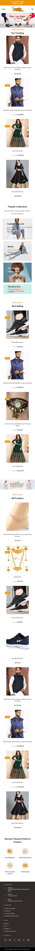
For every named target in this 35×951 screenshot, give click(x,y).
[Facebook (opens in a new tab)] (15, 3)
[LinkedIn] (19, 940)
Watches (17, 422)
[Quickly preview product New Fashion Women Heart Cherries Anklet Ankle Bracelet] (32, 505)
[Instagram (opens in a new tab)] (20, 3)
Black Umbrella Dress (18, 191)
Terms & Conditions (10, 913)
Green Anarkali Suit (17, 151)
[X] (5, 940)
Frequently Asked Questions (12, 916)
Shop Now (10, 231)
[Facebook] (10, 940)
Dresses (15, 149)
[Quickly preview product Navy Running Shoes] (32, 629)
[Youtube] (28, 940)
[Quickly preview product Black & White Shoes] (32, 313)
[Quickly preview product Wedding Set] (32, 548)
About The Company (10, 908)
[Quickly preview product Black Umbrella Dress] (32, 163)
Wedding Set (17, 577)
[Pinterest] (24, 940)
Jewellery (17, 533)
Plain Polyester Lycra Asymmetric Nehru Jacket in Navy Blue (17, 68)
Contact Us (7, 911)
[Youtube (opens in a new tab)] (22, 3)
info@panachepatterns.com (15, 901)
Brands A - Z (8, 928)
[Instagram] (14, 940)
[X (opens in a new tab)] (13, 3)
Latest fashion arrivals (10, 931)
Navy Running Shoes (17, 658)
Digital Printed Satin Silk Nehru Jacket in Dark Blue (17, 110)
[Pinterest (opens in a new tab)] (18, 3)
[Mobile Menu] (32, 9)
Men (17, 66)
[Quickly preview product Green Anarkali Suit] (32, 122)
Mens (17, 340)
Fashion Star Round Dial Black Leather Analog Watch (17, 424)
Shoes (19, 657)
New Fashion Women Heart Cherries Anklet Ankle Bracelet (17, 535)
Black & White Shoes (17, 342)
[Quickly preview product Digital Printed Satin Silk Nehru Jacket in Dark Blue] (32, 81)
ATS (29, 949)
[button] (17, 26)
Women (19, 149)
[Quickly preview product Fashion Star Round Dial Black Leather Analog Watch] (32, 395)
